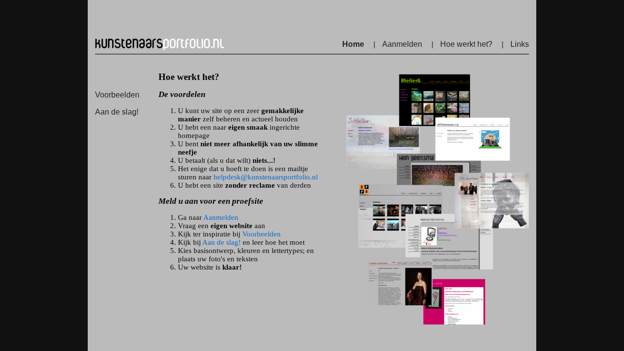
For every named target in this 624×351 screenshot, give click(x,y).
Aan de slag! (116, 112)
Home (353, 44)
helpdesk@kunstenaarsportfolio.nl (266, 177)
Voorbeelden (117, 95)
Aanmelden (402, 44)
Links (519, 44)
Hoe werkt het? (466, 44)
